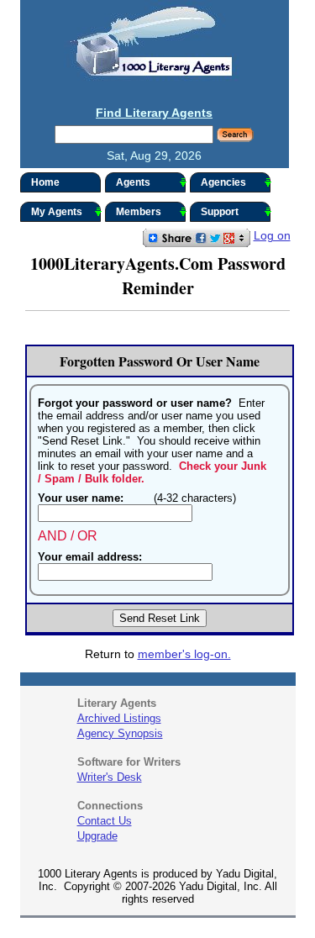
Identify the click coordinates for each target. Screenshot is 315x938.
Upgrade (97, 836)
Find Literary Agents (154, 112)
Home (45, 182)
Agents (133, 182)
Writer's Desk (109, 777)
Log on (272, 235)
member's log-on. (184, 654)
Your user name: (80, 498)
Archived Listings (119, 718)
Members (138, 212)
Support (220, 212)
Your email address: (90, 557)
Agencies (223, 182)
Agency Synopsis (120, 733)
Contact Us (104, 820)
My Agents (56, 212)
